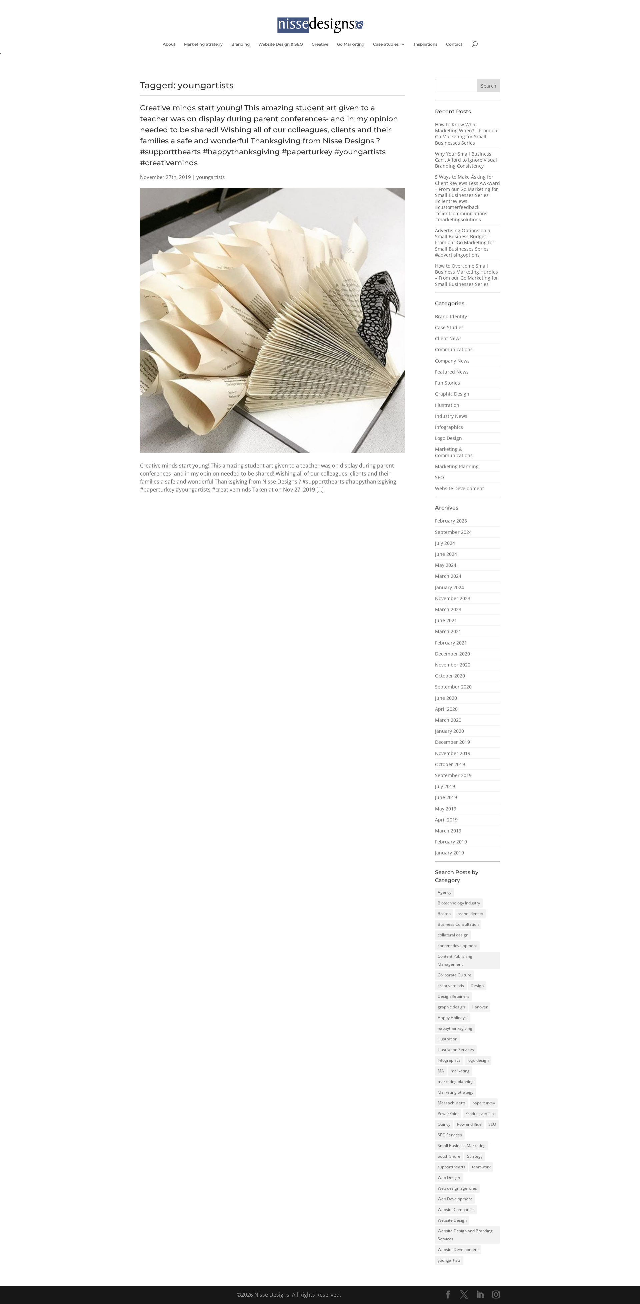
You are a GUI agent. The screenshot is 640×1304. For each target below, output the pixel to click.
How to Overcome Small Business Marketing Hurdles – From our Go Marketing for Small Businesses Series (466, 275)
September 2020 (453, 686)
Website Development (459, 488)
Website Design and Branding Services (465, 1235)
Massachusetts (452, 1103)
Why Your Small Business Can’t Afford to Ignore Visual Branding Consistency (466, 160)
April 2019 (446, 819)
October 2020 (450, 675)
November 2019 (452, 753)
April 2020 (446, 709)
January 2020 (449, 731)
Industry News (451, 416)
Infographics (449, 427)
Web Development (455, 1199)
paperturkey (483, 1103)
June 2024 (446, 554)
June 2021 (446, 620)
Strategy (475, 1156)
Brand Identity (451, 316)
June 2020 (446, 698)
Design (477, 985)
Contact (454, 44)
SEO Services (450, 1135)
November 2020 (452, 664)
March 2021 (448, 631)
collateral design (453, 935)
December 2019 (452, 742)
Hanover (480, 1007)
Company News (452, 361)
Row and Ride (469, 1124)
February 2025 (451, 521)
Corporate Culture (454, 975)
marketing (460, 1071)
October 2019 (450, 764)
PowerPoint (448, 1113)
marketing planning (456, 1081)
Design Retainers (453, 996)
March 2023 (448, 609)
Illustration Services (456, 1049)
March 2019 (448, 830)
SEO (439, 477)
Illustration (447, 405)
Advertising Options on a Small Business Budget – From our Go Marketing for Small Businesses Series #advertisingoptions (464, 242)
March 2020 (448, 720)
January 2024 (449, 587)
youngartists (449, 1260)
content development (457, 945)
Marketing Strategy (203, 44)
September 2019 (453, 775)
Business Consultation (458, 924)
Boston (444, 913)
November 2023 (452, 598)
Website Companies (456, 1209)
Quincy (444, 1124)
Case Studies (386, 44)
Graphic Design (452, 394)
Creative (320, 44)
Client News (448, 338)
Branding (240, 44)
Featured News (452, 372)
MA (441, 1071)
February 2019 (451, 841)
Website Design (452, 1220)
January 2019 (449, 852)
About (169, 44)
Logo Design (448, 438)
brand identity (470, 913)
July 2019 (445, 786)
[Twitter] (246, 4)
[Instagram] (265, 4)
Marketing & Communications (454, 452)
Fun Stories (447, 383)
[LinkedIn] (255, 4)
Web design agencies (457, 1188)
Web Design (449, 1177)
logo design (478, 1060)
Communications (454, 349)
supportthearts (451, 1167)
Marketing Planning (457, 466)
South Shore (449, 1156)
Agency (444, 892)
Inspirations (425, 44)
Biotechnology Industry (459, 903)
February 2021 (451, 643)
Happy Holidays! (453, 1017)
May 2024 (445, 565)
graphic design (451, 1007)
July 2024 (445, 543)
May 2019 (445, 808)
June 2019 (446, 797)
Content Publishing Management (455, 960)
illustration (447, 1039)
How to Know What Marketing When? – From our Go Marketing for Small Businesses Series (467, 133)
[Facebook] (236, 4)
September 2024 (453, 532)
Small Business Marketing (462, 1145)
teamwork (481, 1167)
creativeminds (451, 985)
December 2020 (452, 654)
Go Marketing (350, 44)
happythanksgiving (455, 1028)
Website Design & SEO (280, 44)
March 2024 (448, 576)
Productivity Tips (480, 1113)
